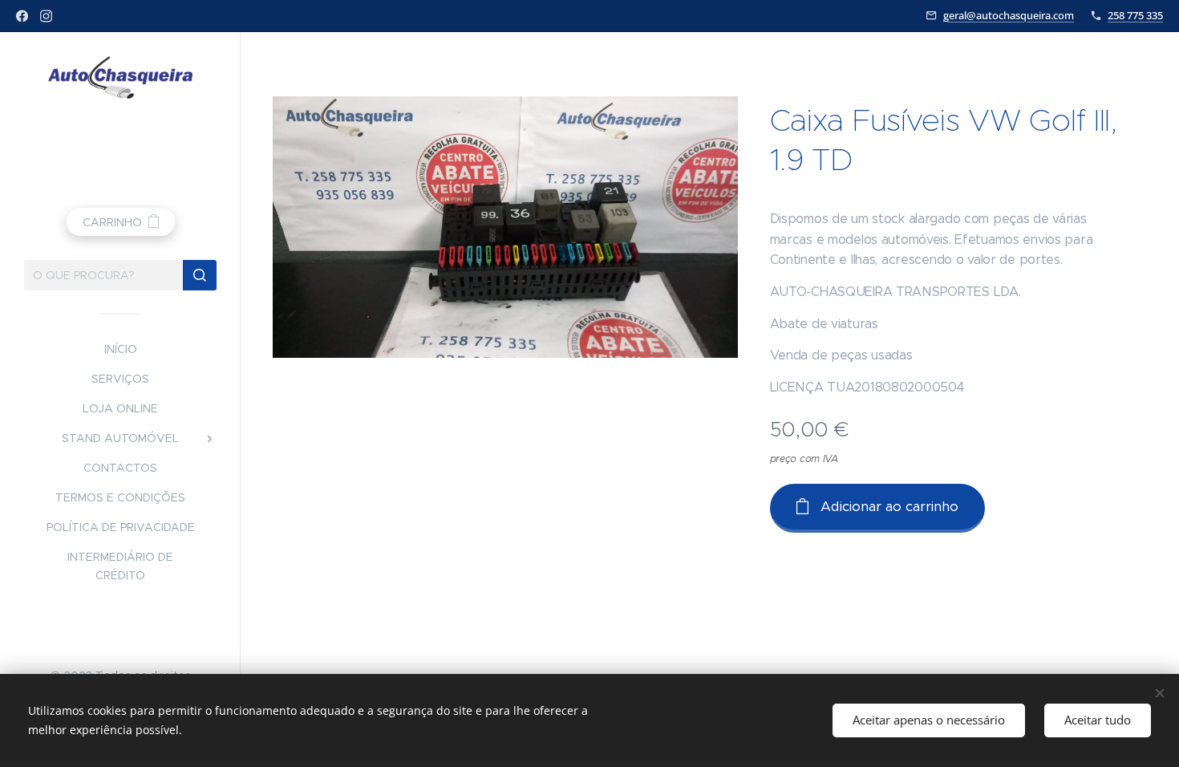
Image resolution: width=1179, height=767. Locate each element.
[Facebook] (22, 16)
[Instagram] (46, 16)
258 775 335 (1135, 15)
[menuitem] (120, 349)
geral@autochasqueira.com (1008, 15)
